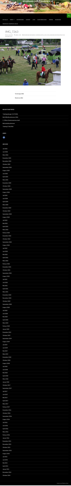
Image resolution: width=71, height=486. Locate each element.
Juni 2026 (5, 152)
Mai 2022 (5, 254)
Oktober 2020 (6, 301)
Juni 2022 (5, 251)
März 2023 (5, 229)
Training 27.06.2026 (8, 126)
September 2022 (7, 242)
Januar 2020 (6, 329)
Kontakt (28, 19)
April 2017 (5, 400)
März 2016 (5, 432)
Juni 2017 (5, 394)
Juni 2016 (5, 425)
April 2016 (5, 428)
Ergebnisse (58, 19)
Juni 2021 (5, 282)
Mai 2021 (5, 285)
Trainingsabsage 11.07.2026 (10, 114)
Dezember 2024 (7, 183)
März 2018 (5, 379)
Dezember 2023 (7, 208)
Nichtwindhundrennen (9, 123)
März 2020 (5, 323)
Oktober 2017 (6, 385)
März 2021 (5, 292)
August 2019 (6, 341)
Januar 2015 (6, 469)
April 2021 (5, 288)
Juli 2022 (5, 248)
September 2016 (7, 416)
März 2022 (5, 260)
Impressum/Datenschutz (62, 483)
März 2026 (5, 155)
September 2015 (7, 450)
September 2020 (7, 304)
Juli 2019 (5, 344)
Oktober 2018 (6, 360)
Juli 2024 (5, 195)
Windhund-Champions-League (10, 23)
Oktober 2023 (6, 211)
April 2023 (5, 226)
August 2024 (6, 192)
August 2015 (6, 453)
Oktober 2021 (6, 270)
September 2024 (7, 189)
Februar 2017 (6, 407)
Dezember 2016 (7, 410)
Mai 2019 (5, 351)
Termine (51, 19)
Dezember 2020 (7, 295)
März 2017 (5, 404)
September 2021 (7, 273)
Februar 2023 (6, 232)
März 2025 (5, 180)
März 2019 (5, 354)
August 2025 (6, 170)
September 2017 (7, 388)
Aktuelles (5, 19)
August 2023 (6, 217)
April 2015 (5, 466)
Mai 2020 (5, 316)
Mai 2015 (5, 463)
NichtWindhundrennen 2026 (10, 117)
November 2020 (7, 298)
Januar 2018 (6, 382)
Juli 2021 (5, 279)
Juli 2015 (5, 456)
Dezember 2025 (7, 158)
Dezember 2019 (7, 332)
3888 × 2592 (18, 35)
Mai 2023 (5, 223)
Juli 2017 (5, 391)
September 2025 (7, 167)
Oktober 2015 (6, 447)
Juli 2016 (5, 422)
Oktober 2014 (6, 475)
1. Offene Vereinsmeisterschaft (11, 120)
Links (34, 19)
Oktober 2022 (6, 239)
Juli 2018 (5, 366)
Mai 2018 (5, 372)
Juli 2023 (5, 220)
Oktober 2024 (6, 186)
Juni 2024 (5, 198)
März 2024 (5, 204)
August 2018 (6, 363)
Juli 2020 (5, 310)
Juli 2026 (5, 148)
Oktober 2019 (6, 335)
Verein (11, 19)
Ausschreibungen (42, 19)
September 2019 (7, 338)
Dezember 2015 (7, 441)
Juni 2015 (5, 460)
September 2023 (7, 214)
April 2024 (5, 201)
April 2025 (5, 176)
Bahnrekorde (20, 19)
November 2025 (7, 161)
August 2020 (6, 307)
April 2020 (5, 320)
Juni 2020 (5, 313)
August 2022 (6, 245)
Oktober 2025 (6, 164)
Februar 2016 (6, 435)
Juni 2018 (5, 369)
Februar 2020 (6, 326)
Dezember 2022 (7, 236)
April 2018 (5, 376)
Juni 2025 (5, 173)
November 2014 (7, 472)
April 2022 (5, 257)
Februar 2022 (6, 264)
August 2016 (6, 419)
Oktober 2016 (6, 413)
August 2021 (6, 276)
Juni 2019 (5, 348)
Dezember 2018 (7, 357)
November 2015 (7, 444)
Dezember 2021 (7, 267)
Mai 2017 (5, 397)
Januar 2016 (6, 438)
